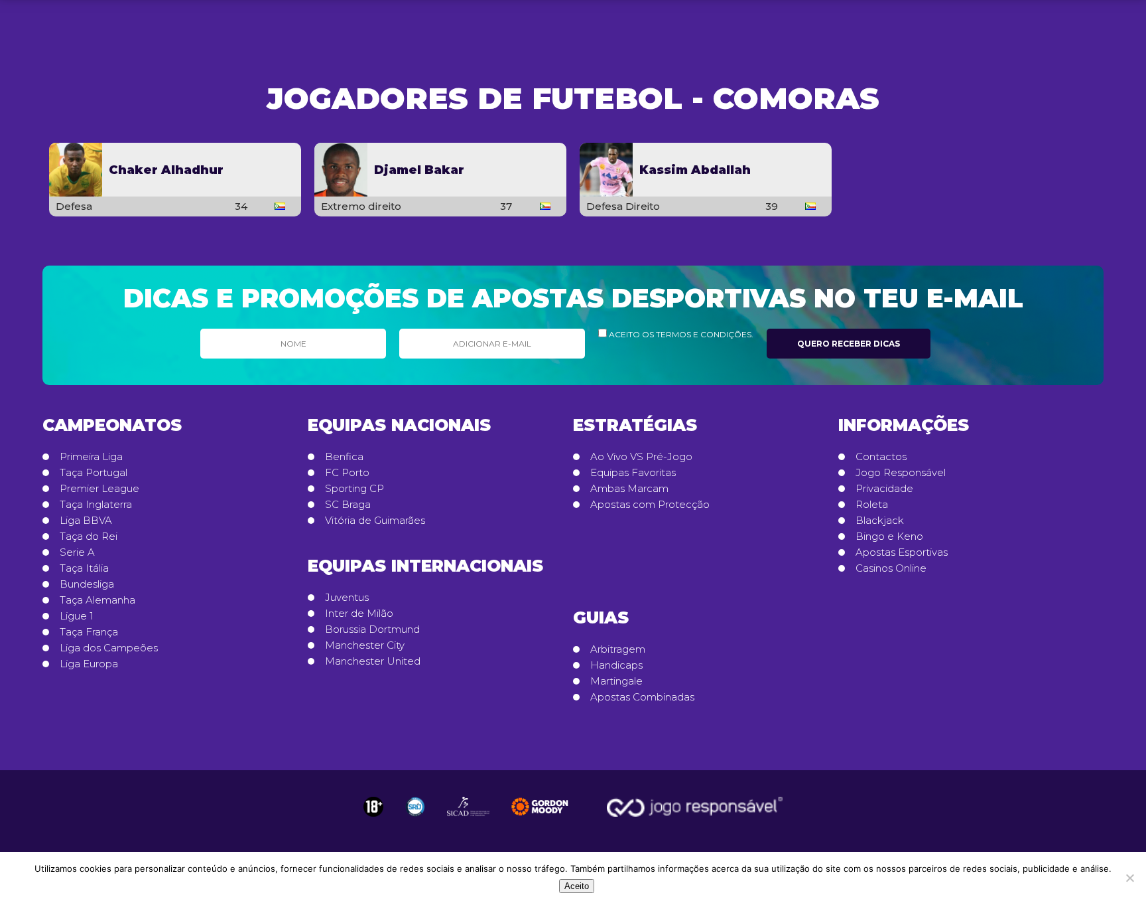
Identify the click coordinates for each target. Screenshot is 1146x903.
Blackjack (880, 521)
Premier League (99, 489)
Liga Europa (89, 664)
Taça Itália (84, 568)
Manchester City (365, 645)
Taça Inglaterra (96, 505)
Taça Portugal (93, 473)
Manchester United (372, 661)
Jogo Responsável (901, 473)
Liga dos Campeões (109, 648)
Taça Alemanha (97, 600)
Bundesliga (87, 584)
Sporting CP (354, 489)
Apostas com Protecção (650, 505)
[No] (1129, 877)
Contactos (881, 457)
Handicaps (616, 665)
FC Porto (347, 473)
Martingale (616, 681)
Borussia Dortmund (372, 629)
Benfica (344, 457)
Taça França (89, 632)
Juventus (347, 598)
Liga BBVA (86, 521)
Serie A (77, 552)
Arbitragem (617, 649)
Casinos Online (891, 568)
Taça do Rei (88, 536)
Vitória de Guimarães (375, 521)
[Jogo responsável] (373, 807)
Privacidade (884, 489)
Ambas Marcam (629, 489)
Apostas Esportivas (902, 552)
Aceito (576, 886)
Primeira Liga (91, 457)
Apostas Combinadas (642, 697)
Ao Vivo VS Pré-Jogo (641, 457)
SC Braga (348, 505)
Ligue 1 (77, 616)
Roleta (872, 505)
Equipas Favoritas (633, 473)
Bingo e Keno (889, 536)
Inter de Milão (359, 613)
